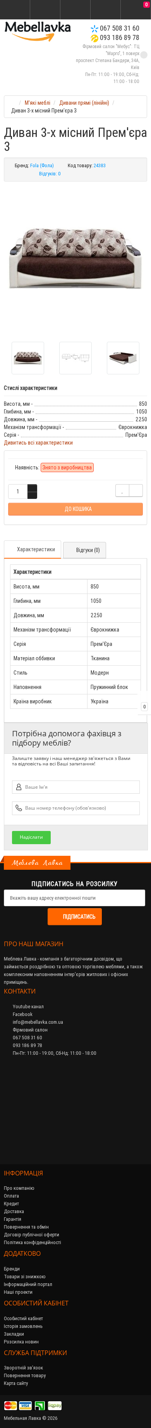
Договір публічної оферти (31, 1234)
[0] (136, 10)
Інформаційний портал (28, 1284)
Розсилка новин (21, 1341)
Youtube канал (28, 1006)
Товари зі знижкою (25, 1276)
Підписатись (79, 916)
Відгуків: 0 (50, 173)
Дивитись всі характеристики (38, 442)
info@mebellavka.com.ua (37, 1022)
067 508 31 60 (118, 28)
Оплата (11, 1196)
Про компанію (19, 1188)
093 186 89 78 (118, 37)
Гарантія (12, 1219)
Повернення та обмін (26, 1227)
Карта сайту (16, 1383)
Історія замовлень (23, 1326)
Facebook (22, 1014)
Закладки (14, 1334)
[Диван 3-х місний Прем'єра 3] (75, 258)
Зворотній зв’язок (23, 1367)
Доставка (14, 1211)
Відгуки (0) (88, 550)
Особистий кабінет (23, 1318)
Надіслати (31, 837)
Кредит (11, 1203)
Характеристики (36, 549)
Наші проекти (18, 1292)
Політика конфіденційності (32, 1242)
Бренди (12, 1268)
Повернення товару (25, 1375)
